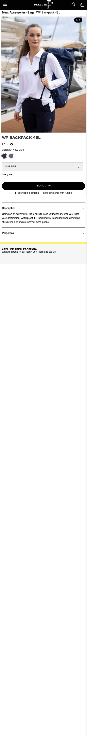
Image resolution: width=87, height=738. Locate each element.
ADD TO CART (43, 186)
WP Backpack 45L (48, 12)
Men (5, 12)
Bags (31, 12)
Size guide (7, 174)
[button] (5, 4)
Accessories (17, 12)
